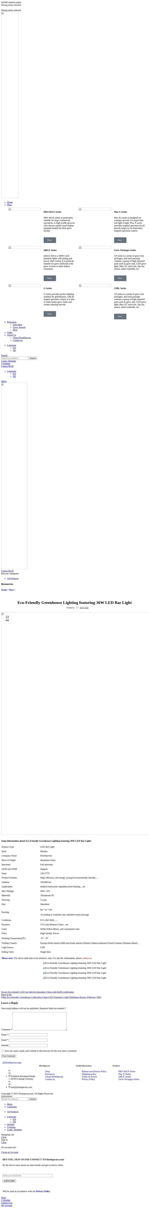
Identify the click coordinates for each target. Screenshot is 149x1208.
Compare (11, 1127)
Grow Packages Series (128, 1079)
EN (14, 348)
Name (4, 1034)
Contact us (18, 340)
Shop (47, 1071)
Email (4, 1040)
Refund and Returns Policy (94, 1071)
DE (14, 350)
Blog (15, 330)
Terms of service (89, 1076)
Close (3, 1137)
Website (4, 1045)
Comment (6, 1029)
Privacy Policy (88, 1079)
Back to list (6, 994)
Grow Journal (19, 327)
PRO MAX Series (126, 1071)
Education (17, 324)
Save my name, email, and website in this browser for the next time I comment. (41, 1051)
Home (4, 589)
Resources (50, 1074)
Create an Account (9, 1152)
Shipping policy (89, 1074)
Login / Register (14, 1129)
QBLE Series (124, 1076)
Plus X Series (124, 1074)
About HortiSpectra (22, 337)
